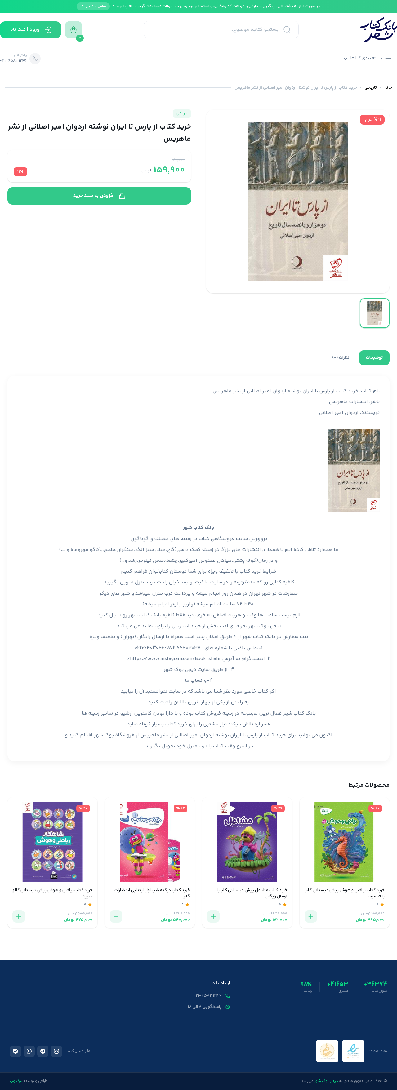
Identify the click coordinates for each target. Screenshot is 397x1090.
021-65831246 (207, 995)
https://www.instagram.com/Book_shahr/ (174, 659)
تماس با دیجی (95, 6)
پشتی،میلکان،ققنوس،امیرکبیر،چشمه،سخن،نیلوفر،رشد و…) (182, 561)
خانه (388, 88)
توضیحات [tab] (374, 357)
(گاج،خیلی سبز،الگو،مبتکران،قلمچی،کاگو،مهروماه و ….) (117, 550)
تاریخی (370, 88)
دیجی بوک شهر (264, 626)
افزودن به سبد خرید (93, 196)
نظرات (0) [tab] (340, 357)
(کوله (252, 561)
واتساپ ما (196, 681)
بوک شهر (104, 735)
